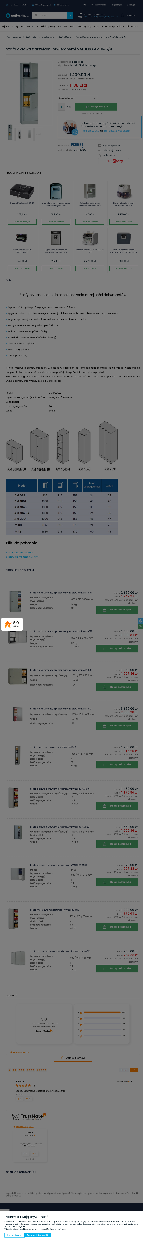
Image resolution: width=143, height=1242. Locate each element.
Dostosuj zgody (15, 1235)
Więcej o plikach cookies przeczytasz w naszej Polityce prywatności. (35, 1229)
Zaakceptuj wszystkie (38, 1235)
